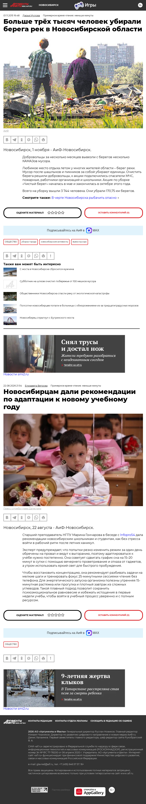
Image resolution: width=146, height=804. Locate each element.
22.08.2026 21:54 (12, 385)
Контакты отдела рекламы (71, 721)
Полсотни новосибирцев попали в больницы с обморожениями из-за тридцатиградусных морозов (79, 305)
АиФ (6, 130)
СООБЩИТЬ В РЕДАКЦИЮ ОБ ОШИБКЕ (111, 721)
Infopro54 (127, 535)
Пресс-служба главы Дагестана (22, 508)
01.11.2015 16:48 (11, 15)
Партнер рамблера (61, 790)
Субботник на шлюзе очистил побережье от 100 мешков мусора (58, 281)
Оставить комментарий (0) (113, 212)
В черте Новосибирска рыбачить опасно (84, 198)
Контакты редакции (40, 721)
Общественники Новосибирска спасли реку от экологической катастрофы (64, 293)
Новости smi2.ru (16, 374)
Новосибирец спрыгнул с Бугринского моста (47, 317)
